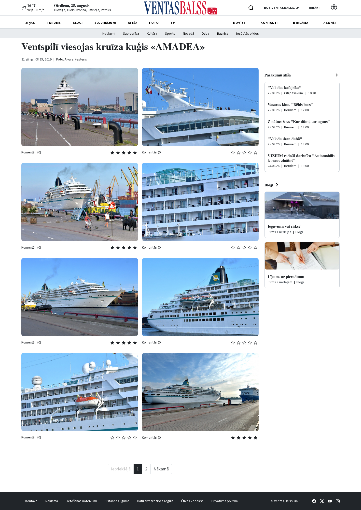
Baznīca (222, 33)
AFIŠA (132, 22)
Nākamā (161, 469)
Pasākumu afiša (277, 75)
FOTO (154, 22)
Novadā (188, 33)
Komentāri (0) (31, 152)
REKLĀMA (300, 22)
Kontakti (31, 501)
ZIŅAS (30, 22)
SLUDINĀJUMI (105, 22)
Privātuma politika (224, 501)
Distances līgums (117, 501)
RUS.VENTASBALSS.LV (281, 7)
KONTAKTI (269, 22)
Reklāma (51, 501)
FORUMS (54, 22)
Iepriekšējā (121, 469)
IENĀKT (315, 7)
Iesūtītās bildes (247, 33)
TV (172, 22)
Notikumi (108, 33)
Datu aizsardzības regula (155, 501)
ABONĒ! (329, 22)
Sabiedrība (131, 33)
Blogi (268, 185)
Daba (205, 33)
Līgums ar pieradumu (286, 276)
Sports (170, 33)
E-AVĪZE (239, 22)
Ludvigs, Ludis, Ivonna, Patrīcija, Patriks (82, 10)
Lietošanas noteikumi (81, 501)
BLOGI (78, 22)
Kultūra (152, 33)
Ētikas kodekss (192, 501)
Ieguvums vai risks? (284, 226)
